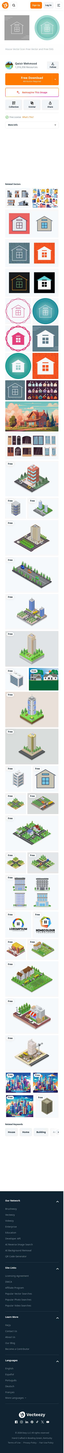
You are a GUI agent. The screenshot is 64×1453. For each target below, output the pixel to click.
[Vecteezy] (5, 5)
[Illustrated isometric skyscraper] (20, 632)
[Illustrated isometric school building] (20, 1174)
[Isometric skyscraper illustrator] (31, 773)
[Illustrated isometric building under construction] (31, 1278)
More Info (13, 123)
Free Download (32, 79)
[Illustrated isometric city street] (31, 699)
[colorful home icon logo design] (18, 1150)
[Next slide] (51, 1404)
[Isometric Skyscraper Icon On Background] (15, 610)
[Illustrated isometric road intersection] (42, 951)
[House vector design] (20, 827)
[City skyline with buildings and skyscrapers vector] (18, 1308)
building (41, 1404)
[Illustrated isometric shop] (31, 1241)
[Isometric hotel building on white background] (31, 581)
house (11, 1404)
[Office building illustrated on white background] (31, 1090)
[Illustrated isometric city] (31, 1009)
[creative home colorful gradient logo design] (18, 1123)
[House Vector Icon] (31, 244)
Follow (53, 67)
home (25, 1404)
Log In (48, 5)
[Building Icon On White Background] (16, 804)
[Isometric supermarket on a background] (42, 1147)
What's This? (28, 117)
